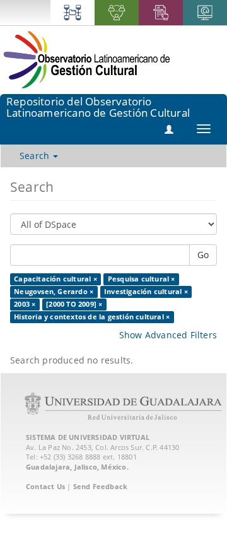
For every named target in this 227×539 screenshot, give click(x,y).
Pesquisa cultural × (141, 279)
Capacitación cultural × (55, 279)
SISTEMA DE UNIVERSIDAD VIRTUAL (87, 437)
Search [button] (36, 156)
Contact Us (45, 486)
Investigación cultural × (146, 291)
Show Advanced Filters (168, 335)
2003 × (24, 304)
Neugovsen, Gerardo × (53, 291)
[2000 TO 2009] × (74, 304)
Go (203, 255)
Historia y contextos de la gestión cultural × (92, 316)
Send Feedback (100, 486)
